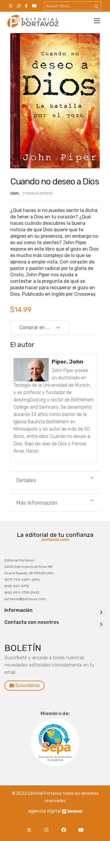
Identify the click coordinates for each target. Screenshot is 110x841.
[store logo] (32, 21)
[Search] (92, 6)
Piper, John (67, 361)
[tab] (55, 480)
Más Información (36, 503)
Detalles (26, 480)
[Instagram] (48, 826)
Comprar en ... (34, 327)
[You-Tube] (81, 826)
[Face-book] (65, 826)
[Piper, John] (31, 369)
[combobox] (72, 5)
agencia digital (44, 811)
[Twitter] (31, 826)
